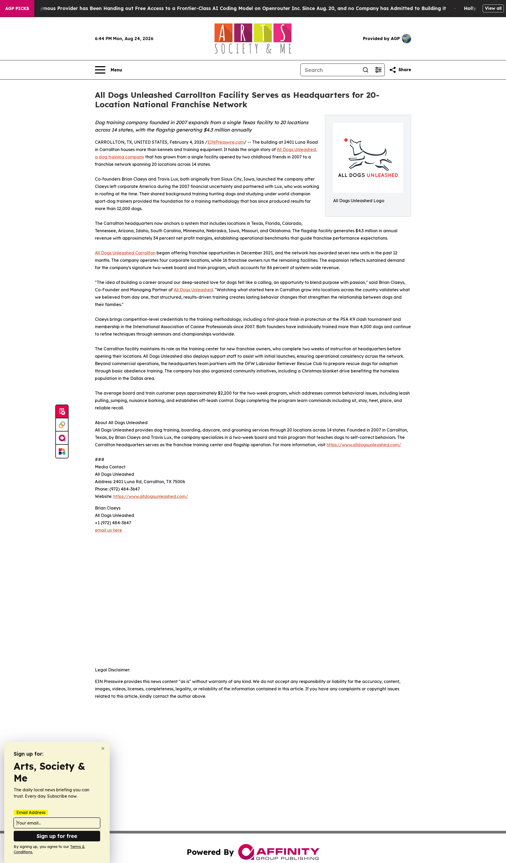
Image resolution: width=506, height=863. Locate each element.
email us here (108, 530)
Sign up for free (57, 836)
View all (493, 8)
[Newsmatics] (62, 451)
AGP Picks (17, 8)
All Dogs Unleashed (193, 289)
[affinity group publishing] (62, 438)
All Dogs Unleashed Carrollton (125, 252)
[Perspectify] (62, 425)
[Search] (365, 70)
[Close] (102, 748)
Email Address (30, 812)
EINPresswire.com (225, 142)
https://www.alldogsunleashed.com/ (364, 444)
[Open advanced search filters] (378, 70)
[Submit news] (62, 411)
